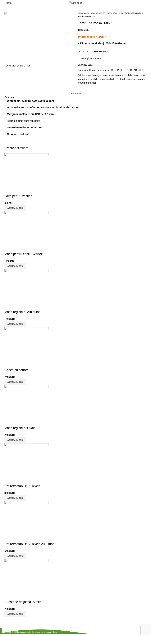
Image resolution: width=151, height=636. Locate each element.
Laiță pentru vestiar (18, 196)
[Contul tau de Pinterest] (87, 90)
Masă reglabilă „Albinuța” (22, 312)
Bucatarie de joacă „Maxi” (22, 602)
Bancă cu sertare (16, 370)
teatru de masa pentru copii (131, 79)
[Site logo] (75, 2)
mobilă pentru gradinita (103, 79)
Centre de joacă (97, 70)
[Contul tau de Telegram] (93, 90)
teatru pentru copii (87, 83)
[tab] (75, 93)
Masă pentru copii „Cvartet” (23, 254)
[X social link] (83, 90)
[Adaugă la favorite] (16, 190)
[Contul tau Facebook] (80, 90)
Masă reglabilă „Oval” (19, 428)
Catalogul (90, 13)
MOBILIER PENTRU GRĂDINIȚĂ (109, 13)
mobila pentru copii (113, 75)
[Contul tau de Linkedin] (90, 90)
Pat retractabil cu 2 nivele (22, 486)
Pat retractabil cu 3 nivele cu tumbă (29, 544)
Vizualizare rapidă (8, 190)
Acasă (80, 13)
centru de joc (95, 75)
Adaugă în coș (101, 51)
